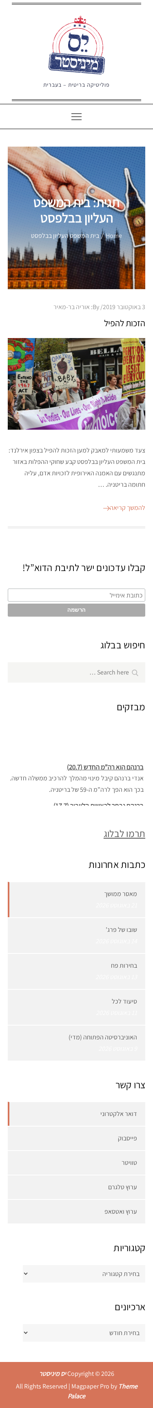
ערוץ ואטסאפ (120, 1211)
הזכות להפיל (124, 323)
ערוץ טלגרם (122, 1187)
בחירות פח (124, 965)
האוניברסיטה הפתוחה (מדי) (103, 1037)
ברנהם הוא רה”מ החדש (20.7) (105, 765)
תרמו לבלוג (124, 833)
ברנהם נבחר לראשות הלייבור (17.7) (98, 804)
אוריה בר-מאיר (71, 307)
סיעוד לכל (124, 1001)
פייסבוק (127, 1138)
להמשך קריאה (127, 507)
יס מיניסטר (52, 1373)
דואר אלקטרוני (118, 1113)
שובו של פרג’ (121, 929)
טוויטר (129, 1162)
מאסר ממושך (120, 894)
